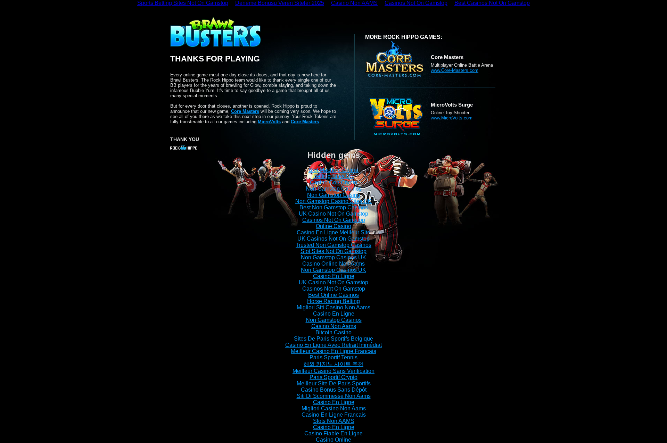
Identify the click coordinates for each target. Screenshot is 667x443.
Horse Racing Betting (333, 301)
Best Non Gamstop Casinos (333, 207)
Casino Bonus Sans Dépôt (334, 390)
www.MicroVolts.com (451, 117)
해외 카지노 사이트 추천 (333, 364)
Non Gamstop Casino (333, 195)
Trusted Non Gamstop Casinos (333, 245)
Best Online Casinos (333, 295)
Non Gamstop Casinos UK (333, 257)
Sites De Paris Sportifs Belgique (333, 339)
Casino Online (333, 440)
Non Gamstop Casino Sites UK (333, 201)
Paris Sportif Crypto (333, 377)
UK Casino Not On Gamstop (333, 214)
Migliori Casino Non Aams (334, 408)
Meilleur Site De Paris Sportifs (334, 383)
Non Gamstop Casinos (334, 189)
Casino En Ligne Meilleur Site (333, 232)
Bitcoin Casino (333, 332)
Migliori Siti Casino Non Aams (333, 307)
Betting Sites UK (333, 176)
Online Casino (333, 226)
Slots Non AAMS (333, 421)
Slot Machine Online (333, 170)
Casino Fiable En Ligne (333, 433)
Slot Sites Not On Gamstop (333, 251)
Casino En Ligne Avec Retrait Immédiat (333, 345)
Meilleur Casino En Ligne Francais (333, 351)
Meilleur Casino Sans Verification (333, 371)
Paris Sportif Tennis (333, 357)
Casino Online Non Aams (333, 264)
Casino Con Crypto (333, 182)
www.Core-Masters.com (454, 70)
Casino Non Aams (333, 326)
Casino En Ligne (333, 276)
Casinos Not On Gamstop (333, 220)
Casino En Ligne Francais (334, 415)
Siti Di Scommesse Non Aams (334, 396)
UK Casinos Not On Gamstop (333, 239)
